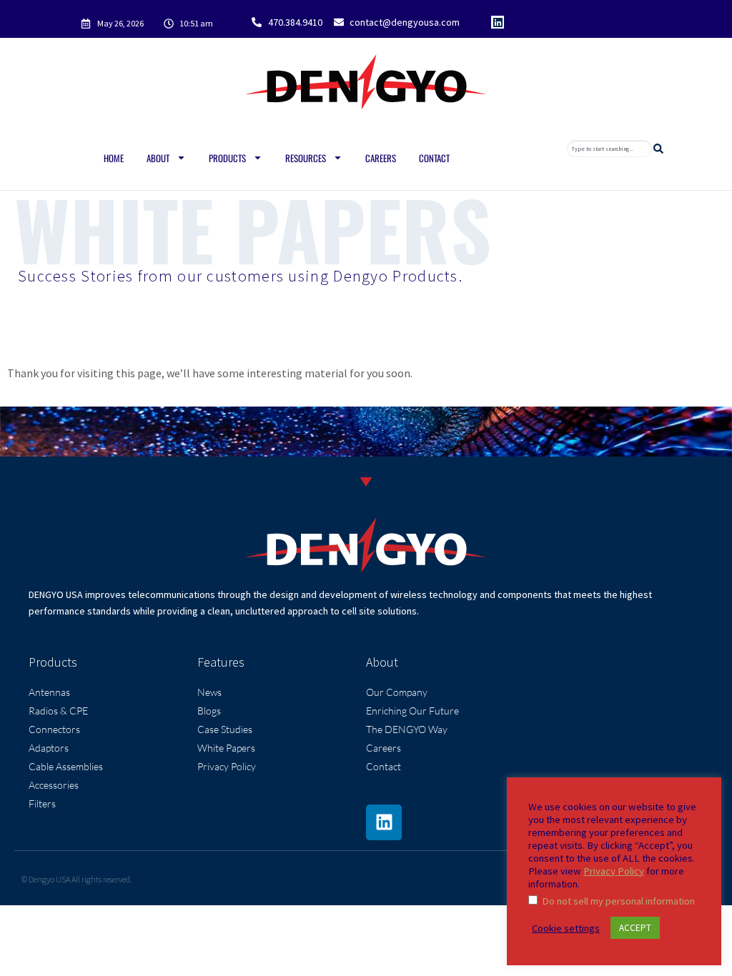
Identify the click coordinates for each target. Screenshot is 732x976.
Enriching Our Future (412, 710)
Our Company (396, 692)
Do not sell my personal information (618, 901)
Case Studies (224, 729)
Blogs (209, 710)
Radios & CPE (58, 710)
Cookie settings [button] (566, 928)
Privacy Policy (226, 766)
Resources (305, 158)
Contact (434, 158)
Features (220, 662)
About (158, 158)
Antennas (49, 692)
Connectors (54, 729)
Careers (380, 158)
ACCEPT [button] (635, 928)
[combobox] (609, 148)
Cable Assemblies (66, 766)
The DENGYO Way (406, 729)
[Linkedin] (497, 22)
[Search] (661, 148)
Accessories (54, 785)
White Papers (226, 748)
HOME (114, 158)
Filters (42, 803)
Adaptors (49, 748)
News (209, 692)
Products (227, 158)
